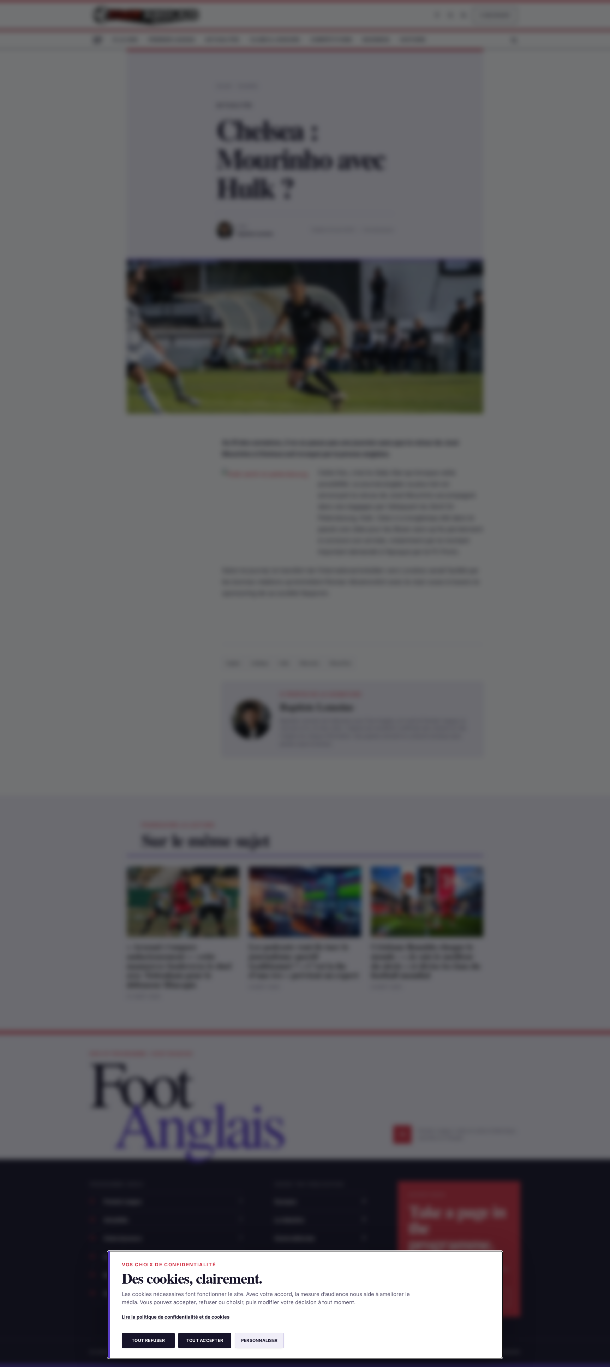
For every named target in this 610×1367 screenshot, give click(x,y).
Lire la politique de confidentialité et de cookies (175, 1317)
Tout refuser (148, 1340)
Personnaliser (259, 1340)
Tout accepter (204, 1340)
